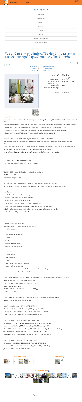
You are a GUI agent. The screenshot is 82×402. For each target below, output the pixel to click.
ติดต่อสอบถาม (34, 66)
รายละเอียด (13, 2)
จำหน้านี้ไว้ (47, 70)
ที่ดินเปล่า (41, 14)
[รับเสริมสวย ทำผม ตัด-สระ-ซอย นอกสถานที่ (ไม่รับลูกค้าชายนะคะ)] (69, 375)
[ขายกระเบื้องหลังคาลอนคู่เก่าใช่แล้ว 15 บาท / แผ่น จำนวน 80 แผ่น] (17, 375)
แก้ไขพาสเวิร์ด (73, 63)
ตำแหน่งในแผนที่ (49, 66)
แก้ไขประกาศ (48, 68)
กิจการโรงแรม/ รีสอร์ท (41, 42)
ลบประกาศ (35, 70)
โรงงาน (41, 30)
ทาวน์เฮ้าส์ (41, 22)
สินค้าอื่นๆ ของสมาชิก (40, 371)
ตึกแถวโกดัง (41, 26)
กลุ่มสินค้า (41, 34)
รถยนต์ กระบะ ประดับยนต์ (41, 38)
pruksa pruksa (41, 9)
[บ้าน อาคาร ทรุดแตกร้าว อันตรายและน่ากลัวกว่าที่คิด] (48, 375)
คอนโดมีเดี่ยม (41, 18)
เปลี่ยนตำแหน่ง (9, 65)
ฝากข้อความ (34, 68)
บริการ (21, 2)
